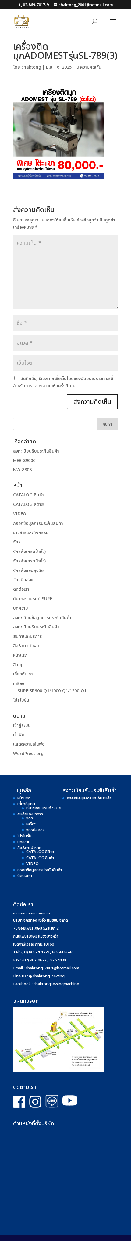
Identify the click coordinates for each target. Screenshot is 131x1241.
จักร (17, 542)
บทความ (20, 608)
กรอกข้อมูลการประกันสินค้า (38, 523)
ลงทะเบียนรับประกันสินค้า (36, 451)
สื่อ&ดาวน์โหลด (27, 646)
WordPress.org (28, 753)
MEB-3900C (24, 460)
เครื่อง (18, 683)
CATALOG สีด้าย (28, 504)
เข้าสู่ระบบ (22, 725)
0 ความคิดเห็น (88, 67)
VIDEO (19, 514)
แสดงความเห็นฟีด (29, 744)
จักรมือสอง (23, 580)
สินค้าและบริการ (27, 636)
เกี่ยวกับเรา (23, 674)
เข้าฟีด (18, 734)
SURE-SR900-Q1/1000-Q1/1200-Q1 (52, 691)
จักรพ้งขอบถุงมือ (28, 570)
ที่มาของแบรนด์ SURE (32, 599)
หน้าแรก (20, 655)
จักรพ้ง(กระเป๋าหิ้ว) (29, 551)
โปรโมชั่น (21, 700)
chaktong (31, 67)
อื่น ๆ (17, 665)
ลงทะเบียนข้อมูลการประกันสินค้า (42, 618)
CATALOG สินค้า (28, 495)
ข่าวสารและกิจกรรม (31, 532)
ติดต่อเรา (21, 589)
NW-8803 (22, 470)
